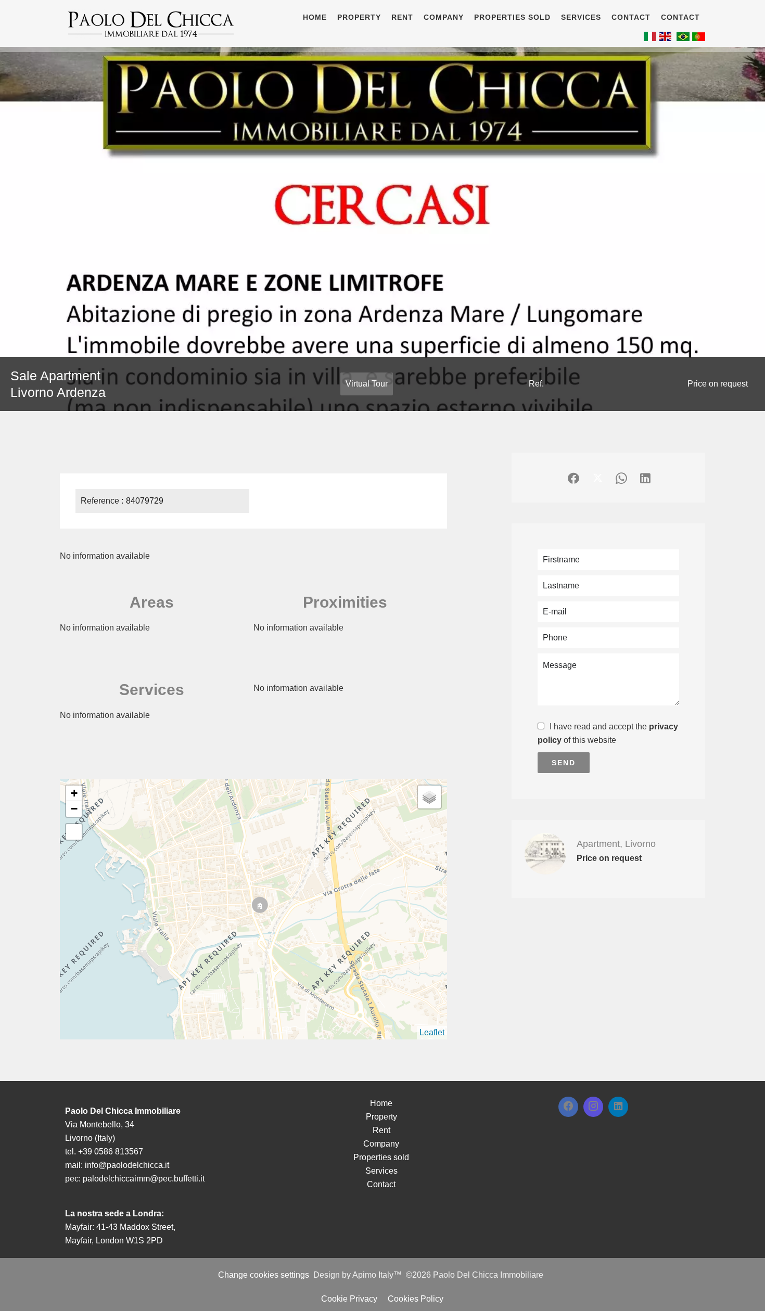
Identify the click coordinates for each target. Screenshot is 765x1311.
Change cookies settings (263, 1274)
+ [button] (74, 793)
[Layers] (429, 797)
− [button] (74, 808)
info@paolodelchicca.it (127, 1165)
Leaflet (431, 1032)
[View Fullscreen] (74, 832)
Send (564, 763)
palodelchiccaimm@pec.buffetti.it (144, 1178)
